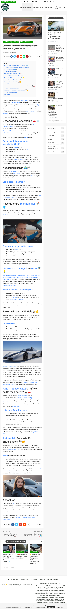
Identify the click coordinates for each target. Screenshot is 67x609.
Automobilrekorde (31, 111)
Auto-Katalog (27, 7)
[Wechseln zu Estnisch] (27, 1)
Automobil (9, 438)
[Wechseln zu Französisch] (33, 1)
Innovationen (7, 279)
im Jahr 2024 (16, 406)
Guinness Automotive (9, 366)
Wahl (5, 455)
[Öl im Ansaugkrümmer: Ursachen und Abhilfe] (51, 95)
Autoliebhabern (15, 102)
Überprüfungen (7, 402)
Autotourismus (51, 142)
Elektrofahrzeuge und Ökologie (18, 246)
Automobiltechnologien (9, 285)
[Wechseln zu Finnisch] (30, 1)
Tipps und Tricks (38, 7)
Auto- (6, 388)
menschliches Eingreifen (17, 299)
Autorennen (14, 171)
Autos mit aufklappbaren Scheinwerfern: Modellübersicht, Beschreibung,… (55, 110)
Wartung (50, 139)
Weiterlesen (60, 607)
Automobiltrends (23, 395)
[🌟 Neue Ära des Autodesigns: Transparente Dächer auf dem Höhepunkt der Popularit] (36, 548)
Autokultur (15, 41)
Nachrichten (49, 7)
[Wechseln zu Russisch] (42, 1)
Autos (26, 137)
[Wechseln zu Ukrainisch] (47, 1)
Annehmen (51, 607)
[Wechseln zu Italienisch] (36, 1)
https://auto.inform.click (59, 586)
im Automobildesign (20, 159)
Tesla (16, 249)
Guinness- (6, 113)
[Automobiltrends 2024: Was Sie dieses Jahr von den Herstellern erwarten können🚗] (9, 548)
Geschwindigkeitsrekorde (10, 131)
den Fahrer (16, 173)
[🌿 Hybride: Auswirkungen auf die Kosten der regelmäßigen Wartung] (51, 83)
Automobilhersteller (9, 133)
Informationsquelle (8, 400)
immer (26, 100)
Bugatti (16, 147)
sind (10, 508)
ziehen (22, 100)
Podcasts (15, 388)
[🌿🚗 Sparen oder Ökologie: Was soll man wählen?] (22, 548)
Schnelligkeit (37, 105)
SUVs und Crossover (53, 152)
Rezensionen (12, 449)
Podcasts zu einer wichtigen (24, 398)
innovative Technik (16, 107)
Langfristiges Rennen (13, 182)
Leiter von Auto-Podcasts (15, 410)
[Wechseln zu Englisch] (50, 1)
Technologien (28, 203)
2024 (24, 388)
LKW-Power (8, 323)
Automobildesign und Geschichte (26, 41)
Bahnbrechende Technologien (17, 289)
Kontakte (20, 2)
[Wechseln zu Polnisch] (39, 1)
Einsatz (15, 297)
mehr (54, 2)
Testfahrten (42, 579)
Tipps (18, 449)
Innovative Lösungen (15, 268)
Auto (34, 268)
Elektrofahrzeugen (8, 215)
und (32, 176)
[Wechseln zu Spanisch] (45, 1)
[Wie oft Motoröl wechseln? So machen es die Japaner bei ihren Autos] (51, 47)
